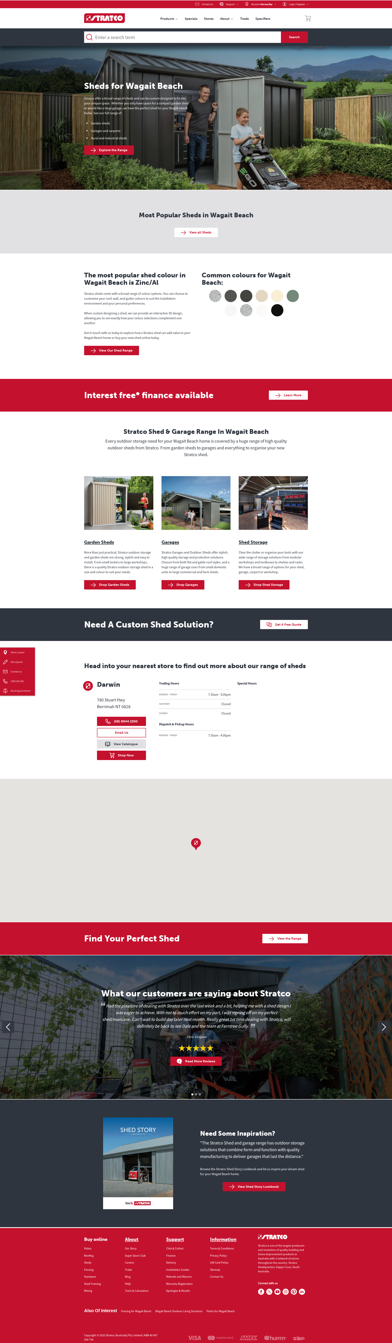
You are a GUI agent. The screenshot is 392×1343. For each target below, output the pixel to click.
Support (175, 1239)
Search (294, 37)
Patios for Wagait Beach (221, 1311)
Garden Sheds (99, 542)
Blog (127, 1276)
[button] (196, 844)
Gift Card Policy (219, 1262)
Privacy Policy (218, 1255)
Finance (171, 1255)
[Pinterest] (294, 1292)
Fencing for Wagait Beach (136, 1311)
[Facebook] (261, 1292)
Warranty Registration (179, 1284)
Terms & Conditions (222, 1248)
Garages (170, 542)
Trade (128, 1270)
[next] (384, 1027)
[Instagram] (286, 1292)
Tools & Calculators (137, 1291)
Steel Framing (92, 1284)
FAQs (128, 1284)
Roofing (89, 1255)
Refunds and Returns (179, 1276)
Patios (87, 1248)
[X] (269, 1292)
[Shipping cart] (308, 19)
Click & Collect (175, 1248)
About (131, 1239)
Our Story (131, 1248)
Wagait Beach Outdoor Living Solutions (179, 1311)
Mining (88, 1291)
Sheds (87, 1262)
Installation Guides (177, 1270)
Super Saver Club (135, 1255)
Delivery (171, 1262)
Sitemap (215, 1270)
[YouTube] (277, 1292)
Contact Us (216, 1276)
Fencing (89, 1270)
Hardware (90, 1276)
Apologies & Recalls (178, 1291)
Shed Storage (253, 542)
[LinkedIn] (302, 1292)
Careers (129, 1262)
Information (223, 1239)
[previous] (8, 1027)
